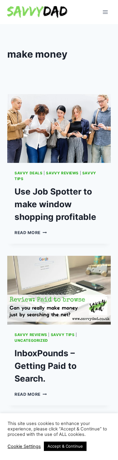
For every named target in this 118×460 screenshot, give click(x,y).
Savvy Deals (29, 173)
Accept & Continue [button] (65, 446)
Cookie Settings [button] (24, 446)
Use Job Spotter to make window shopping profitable (55, 204)
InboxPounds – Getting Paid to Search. (46, 366)
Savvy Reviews (62, 173)
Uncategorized (31, 340)
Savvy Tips (63, 334)
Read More (31, 232)
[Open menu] (105, 12)
